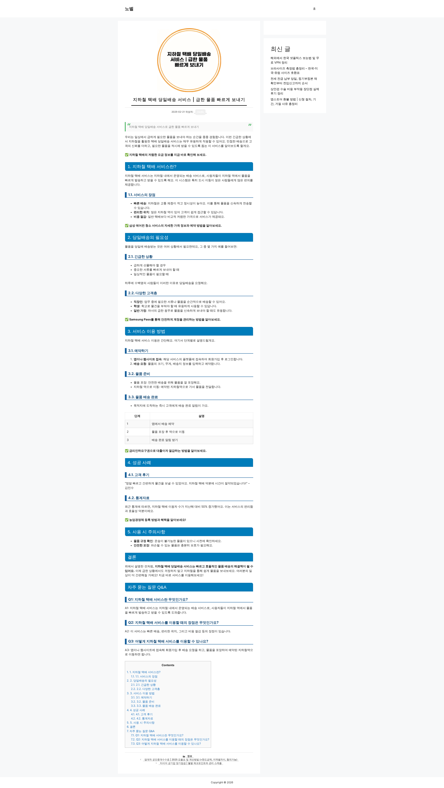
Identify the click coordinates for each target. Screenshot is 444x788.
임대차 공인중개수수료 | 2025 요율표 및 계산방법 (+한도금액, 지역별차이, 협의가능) (190, 759)
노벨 (129, 8)
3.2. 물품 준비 (142, 701)
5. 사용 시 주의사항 (141, 722)
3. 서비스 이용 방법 (141, 693)
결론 (131, 726)
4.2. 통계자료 (142, 718)
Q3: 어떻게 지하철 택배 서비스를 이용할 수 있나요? (166, 743)
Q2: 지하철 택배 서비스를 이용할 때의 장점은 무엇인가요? (170, 739)
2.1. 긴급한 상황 (143, 684)
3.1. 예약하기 (141, 697)
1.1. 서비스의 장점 (144, 676)
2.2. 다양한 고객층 (145, 689)
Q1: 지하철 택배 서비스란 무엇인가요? (157, 735)
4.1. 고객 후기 (142, 714)
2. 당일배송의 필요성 (141, 680)
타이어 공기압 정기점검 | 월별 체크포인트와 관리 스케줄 (191, 763)
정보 (189, 756)
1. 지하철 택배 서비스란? (143, 672)
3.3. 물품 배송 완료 (146, 705)
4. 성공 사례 (136, 710)
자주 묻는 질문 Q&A (141, 731)
